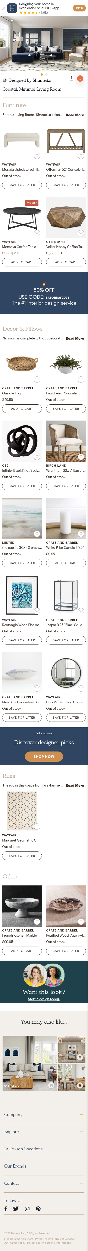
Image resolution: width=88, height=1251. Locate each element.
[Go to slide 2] (46, 74)
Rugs (9, 776)
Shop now (44, 756)
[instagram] (27, 1208)
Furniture (14, 105)
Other (10, 876)
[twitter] (16, 1208)
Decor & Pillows (23, 328)
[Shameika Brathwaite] (5, 80)
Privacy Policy (43, 1238)
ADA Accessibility (14, 1242)
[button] (44, 293)
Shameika (42, 80)
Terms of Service (63, 1238)
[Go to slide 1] (42, 74)
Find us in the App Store (18, 1238)
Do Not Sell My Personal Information (48, 1242)
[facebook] (5, 1208)
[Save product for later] (37, 156)
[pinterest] (38, 1208)
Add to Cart (22, 262)
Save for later (22, 185)
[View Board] (30, 1063)
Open (79, 8)
